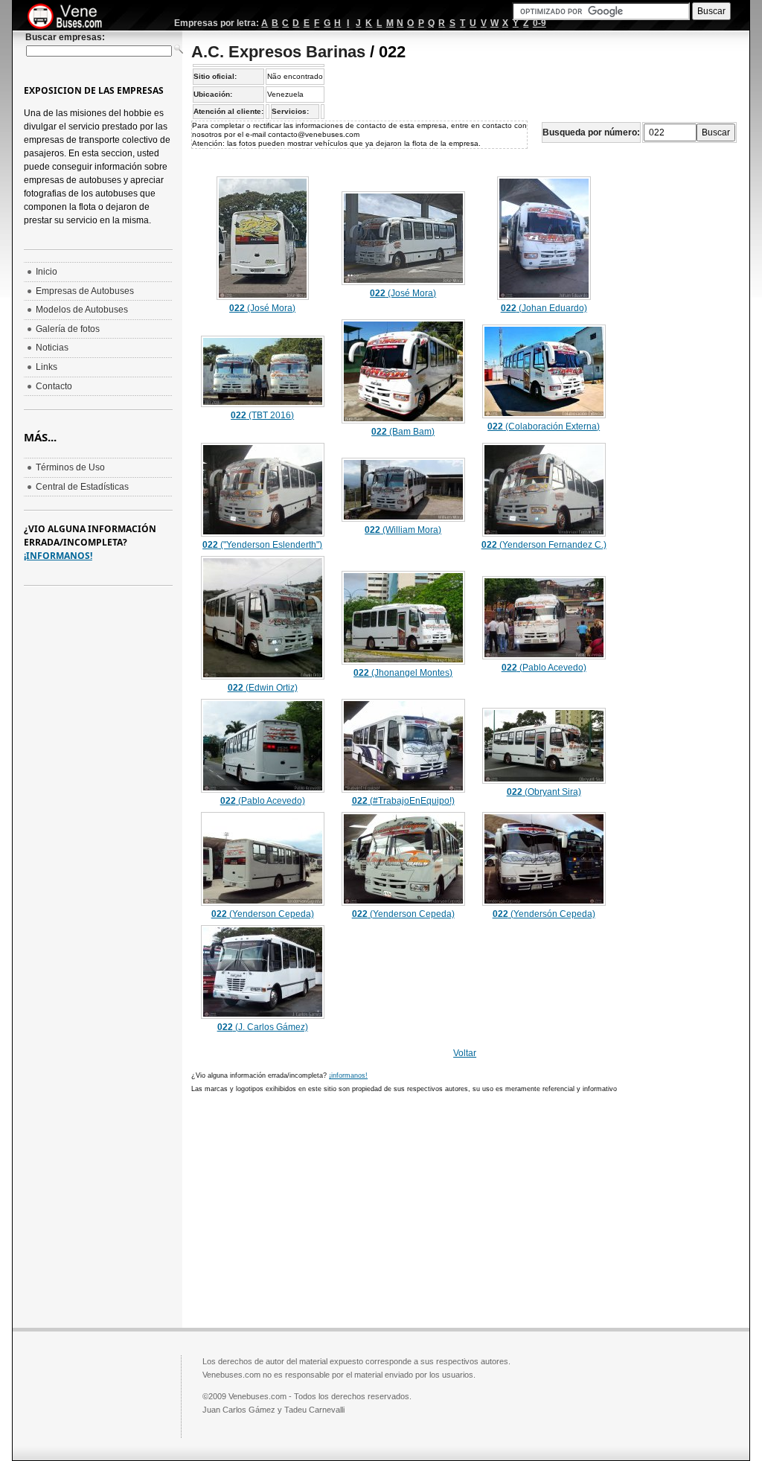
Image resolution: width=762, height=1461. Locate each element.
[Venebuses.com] (70, 17)
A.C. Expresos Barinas (278, 51)
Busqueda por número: (591, 132)
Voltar (464, 1053)
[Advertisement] (316, 1208)
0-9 (539, 23)
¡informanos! (348, 1075)
